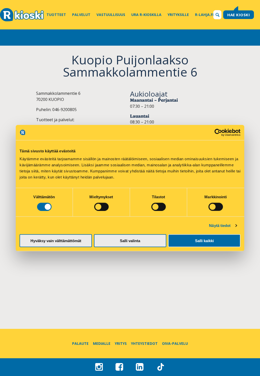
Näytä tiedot (220, 225)
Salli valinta (130, 241)
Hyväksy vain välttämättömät (55, 241)
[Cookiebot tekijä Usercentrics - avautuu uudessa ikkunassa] (218, 132)
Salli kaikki (204, 241)
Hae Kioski (238, 14)
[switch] (101, 207)
